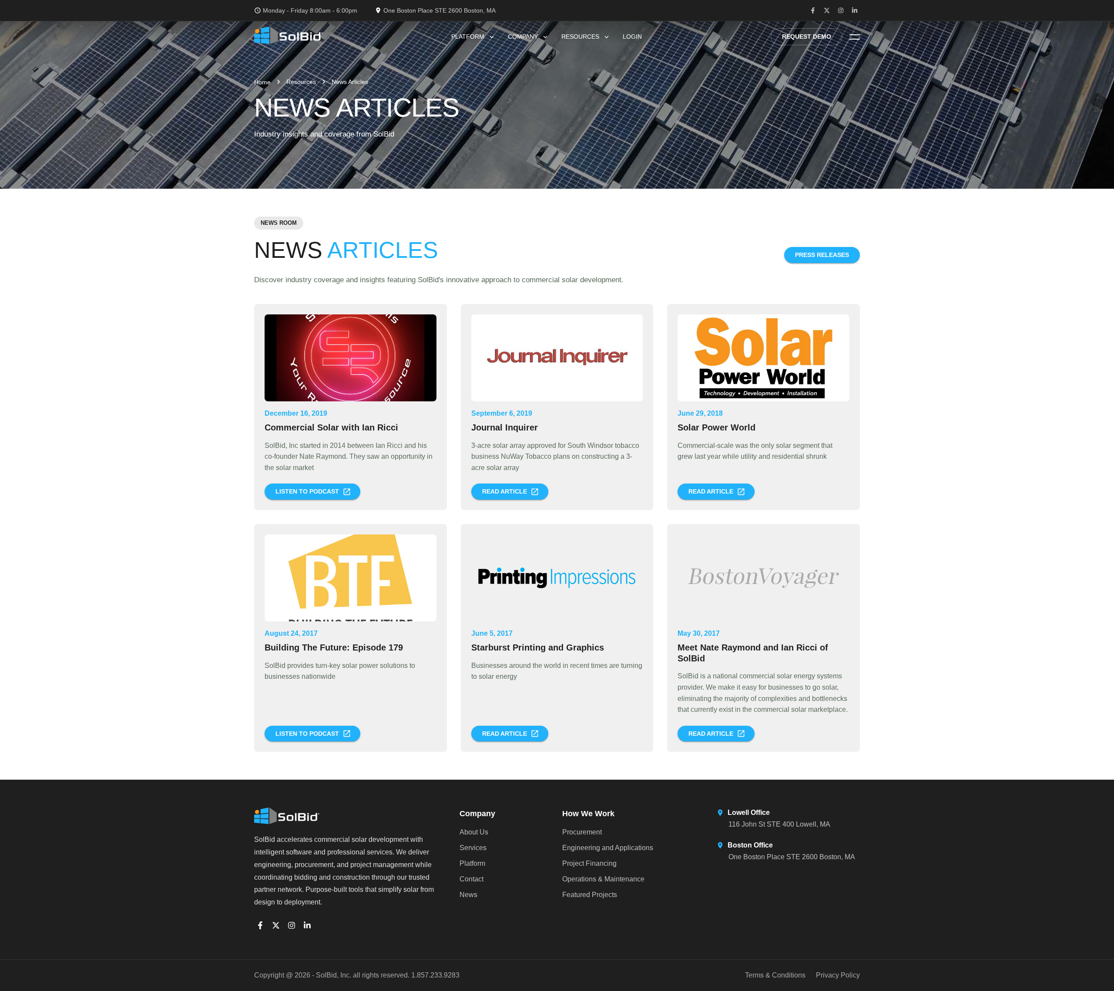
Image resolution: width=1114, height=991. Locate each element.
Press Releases (822, 254)
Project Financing (589, 863)
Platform (467, 36)
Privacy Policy (838, 975)
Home (262, 82)
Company (523, 36)
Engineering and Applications (607, 847)
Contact (471, 879)
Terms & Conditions (775, 975)
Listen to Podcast (307, 491)
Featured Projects (589, 894)
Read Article (504, 491)
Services (473, 847)
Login (632, 36)
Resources (580, 36)
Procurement (582, 832)
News (468, 894)
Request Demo (806, 36)
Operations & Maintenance (603, 879)
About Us (474, 832)
